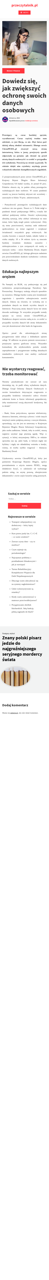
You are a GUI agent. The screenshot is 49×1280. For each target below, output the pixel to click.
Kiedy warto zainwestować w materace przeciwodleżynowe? (24, 598)
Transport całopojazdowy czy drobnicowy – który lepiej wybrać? (24, 525)
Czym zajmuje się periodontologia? (19, 551)
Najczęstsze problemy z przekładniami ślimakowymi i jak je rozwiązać (24, 561)
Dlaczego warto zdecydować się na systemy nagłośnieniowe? (25, 582)
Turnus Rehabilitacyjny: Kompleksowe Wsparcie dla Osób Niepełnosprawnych (23, 572)
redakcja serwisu (31, 121)
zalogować (14, 713)
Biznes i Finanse (13, 71)
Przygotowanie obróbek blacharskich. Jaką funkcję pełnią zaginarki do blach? (23, 608)
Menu (26, 12)
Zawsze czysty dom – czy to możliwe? (23, 543)
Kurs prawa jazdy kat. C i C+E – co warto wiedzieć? (24, 535)
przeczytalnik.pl (25, 5)
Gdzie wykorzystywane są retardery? (22, 590)
